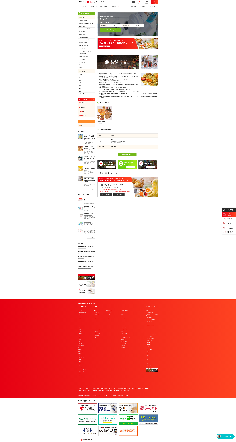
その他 (80, 67)
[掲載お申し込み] (154, 1)
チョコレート (81, 357)
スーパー (122, 312)
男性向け (108, 316)
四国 (80, 91)
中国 (80, 88)
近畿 (80, 85)
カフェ (122, 335)
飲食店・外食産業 (124, 324)
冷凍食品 (80, 333)
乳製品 (80, 329)
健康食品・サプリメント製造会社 (86, 23)
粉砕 (96, 324)
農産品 (80, 322)
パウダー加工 (97, 327)
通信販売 (122, 320)
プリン (80, 365)
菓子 (80, 349)
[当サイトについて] (139, 1)
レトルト (80, 347)
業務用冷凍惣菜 (81, 373)
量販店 (122, 314)
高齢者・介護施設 (124, 333)
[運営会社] (147, 1)
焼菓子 (80, 361)
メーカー (122, 322)
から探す (83, 17)
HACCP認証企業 (82, 53)
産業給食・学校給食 (124, 327)
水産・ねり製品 (81, 324)
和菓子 (80, 359)
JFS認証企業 (82, 62)
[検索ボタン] (133, 2)
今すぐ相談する (106, 194)
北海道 (80, 74)
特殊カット (97, 318)
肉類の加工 (97, 314)
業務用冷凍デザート (82, 379)
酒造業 (122, 331)
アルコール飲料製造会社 (84, 29)
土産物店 (122, 316)
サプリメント (81, 331)
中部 (80, 83)
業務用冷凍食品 (81, 371)
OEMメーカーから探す (93, 10)
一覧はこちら (91, 189)
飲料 (80, 314)
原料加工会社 (82, 34)
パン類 (80, 316)
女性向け (108, 318)
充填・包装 (97, 335)
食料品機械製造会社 (83, 37)
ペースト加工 (97, 329)
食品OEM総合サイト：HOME (83, 10)
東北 (80, 77)
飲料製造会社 (82, 26)
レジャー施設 (123, 325)
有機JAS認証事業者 (83, 56)
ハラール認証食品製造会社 (85, 51)
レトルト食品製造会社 (84, 40)
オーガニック (109, 322)
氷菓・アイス (81, 351)
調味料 (80, 339)
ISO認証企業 (82, 65)
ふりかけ (80, 343)
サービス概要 (119, 194)
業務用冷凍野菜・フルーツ (83, 375)
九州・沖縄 (81, 94)
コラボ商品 (109, 320)
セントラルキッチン (124, 329)
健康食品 (80, 325)
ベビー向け (109, 314)
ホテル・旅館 (123, 318)
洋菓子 (80, 363)
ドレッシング (81, 345)
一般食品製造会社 (101, 10)
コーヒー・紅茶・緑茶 (84, 45)
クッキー (80, 355)
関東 (80, 80)
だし (80, 341)
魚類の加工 (97, 316)
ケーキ (80, 353)
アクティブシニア (110, 312)
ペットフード (81, 367)
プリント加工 (97, 333)
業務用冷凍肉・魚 (82, 377)
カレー (80, 337)
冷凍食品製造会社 (83, 42)
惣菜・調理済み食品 (82, 312)
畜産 (80, 327)
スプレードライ (97, 322)
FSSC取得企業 (82, 59)
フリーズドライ (82, 48)
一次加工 (80, 381)
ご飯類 (80, 318)
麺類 (80, 320)
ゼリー (80, 335)
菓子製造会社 (82, 31)
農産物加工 (97, 312)
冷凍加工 (96, 331)
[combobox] (125, 2)
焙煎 (96, 325)
